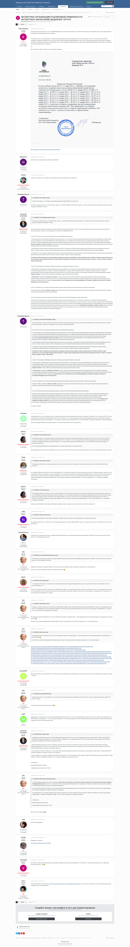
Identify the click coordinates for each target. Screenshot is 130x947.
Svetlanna (23, 413)
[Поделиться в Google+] (21, 933)
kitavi (23, 881)
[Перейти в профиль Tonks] (23, 465)
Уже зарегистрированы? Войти (95, 2)
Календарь (29, 9)
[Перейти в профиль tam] (23, 560)
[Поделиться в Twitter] (17, 933)
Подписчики (107, 16)
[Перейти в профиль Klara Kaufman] (18, 18)
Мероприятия (51, 6)
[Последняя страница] (26, 24)
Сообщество (63, 6)
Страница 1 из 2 (31, 24)
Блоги (23, 9)
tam (23, 552)
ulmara (23, 175)
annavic (23, 431)
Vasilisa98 (23, 860)
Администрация (45, 9)
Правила (37, 9)
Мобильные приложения (76, 6)
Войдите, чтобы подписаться (96, 16)
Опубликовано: (38, 28)
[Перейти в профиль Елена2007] (23, 676)
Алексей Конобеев (23, 215)
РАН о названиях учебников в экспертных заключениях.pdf (45, 149)
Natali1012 (23, 157)
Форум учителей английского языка (33, 2)
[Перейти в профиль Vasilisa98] (23, 868)
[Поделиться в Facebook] (19, 933)
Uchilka (23, 837)
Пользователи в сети (57, 9)
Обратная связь (65, 941)
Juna (23, 819)
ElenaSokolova (23, 532)
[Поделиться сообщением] (112, 28)
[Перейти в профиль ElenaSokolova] (23, 537)
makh (23, 714)
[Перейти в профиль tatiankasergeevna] (23, 199)
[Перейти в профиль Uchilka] (23, 845)
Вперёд (22, 24)
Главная (20, 6)
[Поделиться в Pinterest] (24, 933)
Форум (17, 9)
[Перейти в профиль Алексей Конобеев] (23, 224)
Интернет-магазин (30, 6)
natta (23, 511)
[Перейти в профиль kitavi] (23, 889)
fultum (23, 577)
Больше (89, 6)
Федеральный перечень (46, 21)
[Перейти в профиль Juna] (23, 824)
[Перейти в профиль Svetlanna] (23, 418)
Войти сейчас (88, 918)
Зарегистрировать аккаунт (41, 918)
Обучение (41, 6)
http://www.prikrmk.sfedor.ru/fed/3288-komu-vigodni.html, (66, 883)
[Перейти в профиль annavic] (23, 439)
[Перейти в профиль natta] (23, 519)
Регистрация (109, 2)
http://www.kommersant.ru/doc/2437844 (41, 843)
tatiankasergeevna (23, 194)
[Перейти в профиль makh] (23, 719)
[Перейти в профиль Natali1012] (23, 162)
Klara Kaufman (28, 21)
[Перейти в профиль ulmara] (23, 180)
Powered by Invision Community (65, 944)
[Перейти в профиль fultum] (23, 582)
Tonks (23, 457)
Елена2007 (23, 671)
